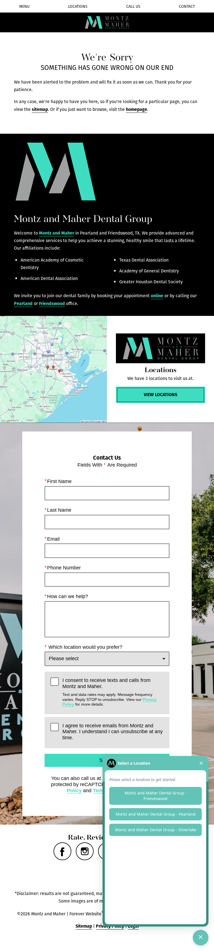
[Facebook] (62, 851)
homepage (136, 109)
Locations (77, 6)
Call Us (133, 6)
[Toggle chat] (200, 937)
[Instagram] (85, 851)
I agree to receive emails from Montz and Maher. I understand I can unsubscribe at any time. (112, 731)
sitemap (40, 109)
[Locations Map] (53, 369)
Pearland (23, 303)
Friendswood (52, 303)
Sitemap (84, 925)
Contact (187, 6)
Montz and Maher (56, 232)
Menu (24, 6)
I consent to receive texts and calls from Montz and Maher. (109, 691)
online (157, 295)
